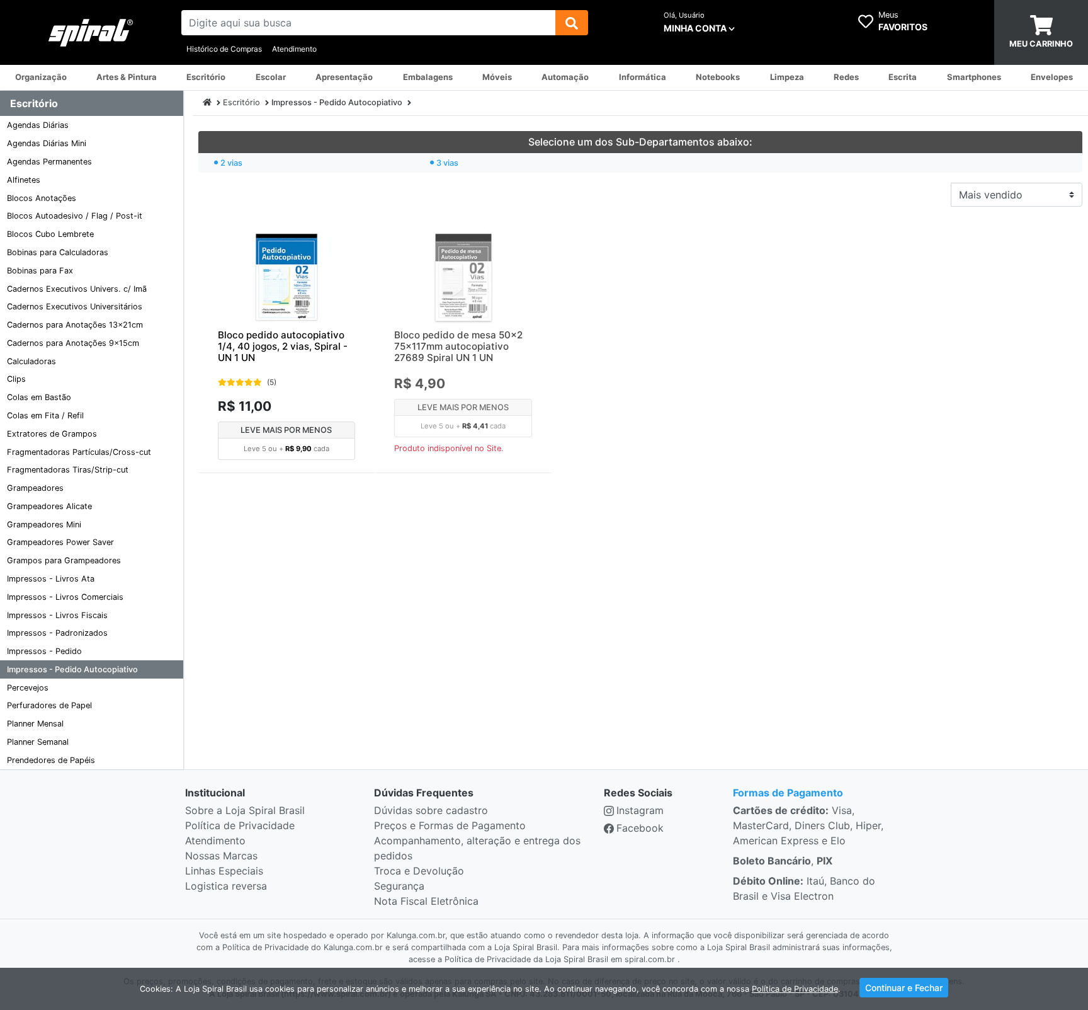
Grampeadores (35, 488)
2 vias (231, 163)
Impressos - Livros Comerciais (65, 597)
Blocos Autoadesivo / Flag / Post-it (74, 216)
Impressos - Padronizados (57, 633)
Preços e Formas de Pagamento (450, 825)
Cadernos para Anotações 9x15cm (73, 343)
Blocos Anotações (41, 198)
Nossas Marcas (221, 855)
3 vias (447, 163)
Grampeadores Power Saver (60, 542)
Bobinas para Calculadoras (57, 252)
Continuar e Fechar (904, 987)
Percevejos (27, 687)
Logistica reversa (226, 886)
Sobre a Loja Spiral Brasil (245, 810)
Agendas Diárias (38, 125)
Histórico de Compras (224, 49)
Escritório (241, 102)
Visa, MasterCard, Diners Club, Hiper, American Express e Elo (808, 825)
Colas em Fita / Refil (45, 415)
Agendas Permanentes (49, 161)
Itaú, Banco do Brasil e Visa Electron (804, 888)
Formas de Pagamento (788, 792)
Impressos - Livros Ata (50, 578)
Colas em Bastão (39, 397)
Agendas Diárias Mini (46, 143)
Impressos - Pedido (44, 651)
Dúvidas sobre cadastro (431, 810)
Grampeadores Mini (44, 524)
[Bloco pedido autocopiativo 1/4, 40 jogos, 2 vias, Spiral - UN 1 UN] (286, 277)
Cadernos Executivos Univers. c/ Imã (77, 289)
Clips (16, 379)
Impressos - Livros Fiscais (57, 615)
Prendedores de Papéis (51, 760)
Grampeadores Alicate (49, 506)
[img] (571, 22)
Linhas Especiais (224, 870)
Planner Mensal (35, 723)
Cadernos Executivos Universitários (74, 306)
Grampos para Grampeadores (64, 560)
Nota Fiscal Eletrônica (426, 901)
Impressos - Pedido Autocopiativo (72, 669)
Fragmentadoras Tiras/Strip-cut (67, 469)
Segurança (399, 886)
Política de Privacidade (240, 825)
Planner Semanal (38, 742)
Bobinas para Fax (40, 270)
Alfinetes (23, 180)
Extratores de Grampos (52, 434)
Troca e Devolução (419, 870)
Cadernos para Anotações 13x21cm (75, 325)
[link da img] (90, 32)
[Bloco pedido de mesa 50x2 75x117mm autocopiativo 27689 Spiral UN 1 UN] (463, 277)
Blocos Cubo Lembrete (50, 234)
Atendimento (294, 49)
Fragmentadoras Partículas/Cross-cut (79, 452)
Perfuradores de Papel (49, 705)
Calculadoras (31, 361)
